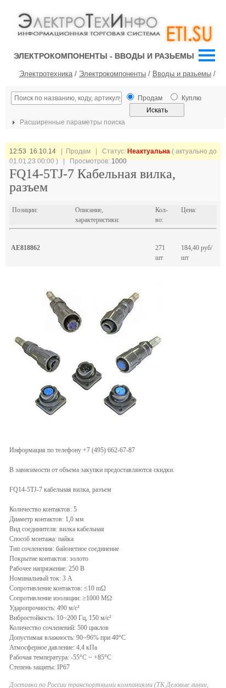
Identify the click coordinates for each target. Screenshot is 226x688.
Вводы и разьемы (181, 74)
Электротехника (45, 74)
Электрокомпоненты (112, 74)
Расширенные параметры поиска (71, 122)
